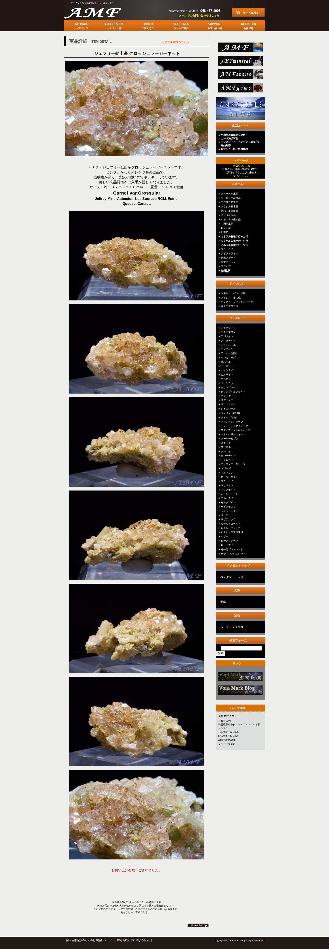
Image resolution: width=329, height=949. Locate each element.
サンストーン (228, 404)
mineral (240, 62)
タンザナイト (228, 455)
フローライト (228, 249)
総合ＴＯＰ (240, 49)
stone (240, 75)
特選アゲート (228, 257)
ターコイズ (227, 451)
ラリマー (226, 515)
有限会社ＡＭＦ (97, 12)
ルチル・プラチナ (231, 528)
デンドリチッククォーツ (234, 425)
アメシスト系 (228, 344)
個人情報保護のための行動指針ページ (89, 940)
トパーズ (226, 468)
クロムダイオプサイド (233, 391)
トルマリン (227, 472)
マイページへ (240, 176)
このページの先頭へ (198, 925)
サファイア (227, 400)
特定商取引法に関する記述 (133, 940)
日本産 (224, 232)
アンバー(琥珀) (229, 353)
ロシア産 (226, 228)
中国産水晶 (227, 223)
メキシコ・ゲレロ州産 (233, 293)
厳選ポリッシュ (229, 262)
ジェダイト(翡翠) (230, 413)
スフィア (226, 266)
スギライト (227, 442)
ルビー (224, 536)
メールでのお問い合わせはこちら (199, 15)
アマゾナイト (228, 340)
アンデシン (227, 349)
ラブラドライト (229, 511)
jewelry (240, 89)
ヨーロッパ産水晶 (231, 198)
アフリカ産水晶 (229, 202)
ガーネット (227, 366)
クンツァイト (228, 395)
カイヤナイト (228, 370)
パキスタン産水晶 (231, 219)
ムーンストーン (229, 494)
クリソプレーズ (229, 387)
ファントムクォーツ (232, 421)
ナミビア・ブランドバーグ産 (237, 301)
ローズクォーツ (229, 540)
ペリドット (227, 485)
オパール (226, 361)
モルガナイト (228, 498)
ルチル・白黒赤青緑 (232, 532)
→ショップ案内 (226, 744)
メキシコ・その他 (231, 297)
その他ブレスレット (232, 549)
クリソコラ (227, 383)
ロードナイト (228, 545)
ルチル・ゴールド (231, 523)
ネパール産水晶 (229, 211)
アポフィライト (229, 253)
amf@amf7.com (226, 739)
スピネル (226, 447)
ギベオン (226, 378)
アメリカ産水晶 (229, 193)
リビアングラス (229, 519)
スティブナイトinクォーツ (235, 430)
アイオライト (228, 327)
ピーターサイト (229, 477)
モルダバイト (228, 502)
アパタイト (227, 336)
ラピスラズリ (228, 506)
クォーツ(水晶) (229, 417)
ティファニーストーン (233, 464)
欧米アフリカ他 (229, 306)
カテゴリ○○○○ (240, 678)
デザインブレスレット (233, 553)
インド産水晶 (228, 215)
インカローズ (228, 357)
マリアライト (228, 489)
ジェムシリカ (228, 408)
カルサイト (227, 374)
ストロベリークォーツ (233, 434)
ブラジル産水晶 (229, 206)
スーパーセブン (229, 438)
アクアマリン (228, 332)
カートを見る (248, 12)
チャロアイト (228, 459)
